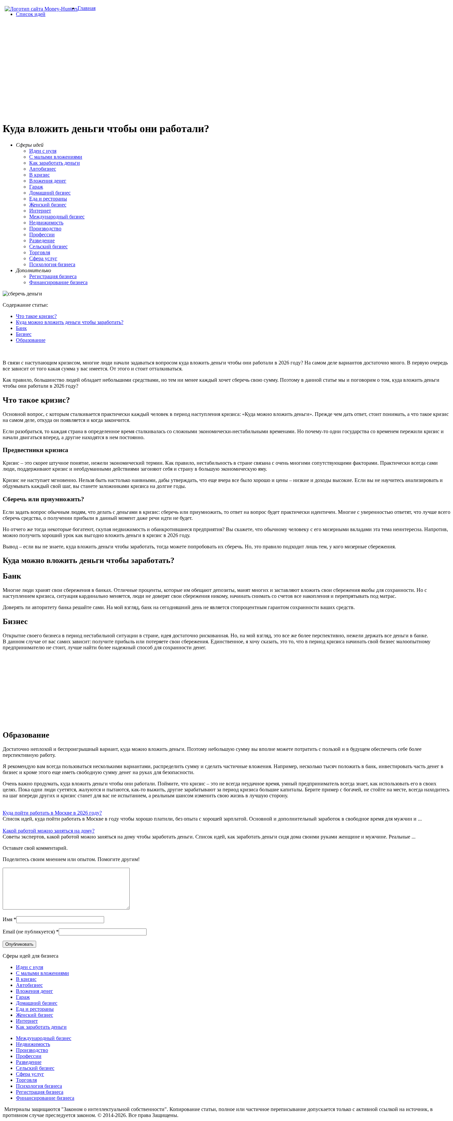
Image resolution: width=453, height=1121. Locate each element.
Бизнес (24, 334)
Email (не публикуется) (29, 931)
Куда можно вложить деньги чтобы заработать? (69, 322)
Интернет (40, 210)
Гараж (36, 187)
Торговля (39, 252)
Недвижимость (46, 222)
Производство (45, 228)
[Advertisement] (226, 69)
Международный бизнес (57, 216)
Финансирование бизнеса (58, 282)
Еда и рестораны (48, 198)
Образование (30, 340)
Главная (87, 8)
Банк (21, 328)
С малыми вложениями (55, 157)
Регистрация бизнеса (53, 276)
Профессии (42, 234)
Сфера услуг (43, 258)
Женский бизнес (47, 204)
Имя (7, 919)
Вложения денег (47, 181)
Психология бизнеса (52, 264)
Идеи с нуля (42, 151)
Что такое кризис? (36, 316)
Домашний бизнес (50, 193)
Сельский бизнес (48, 246)
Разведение (42, 240)
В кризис (39, 175)
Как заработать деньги (54, 163)
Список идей (30, 14)
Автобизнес (42, 169)
